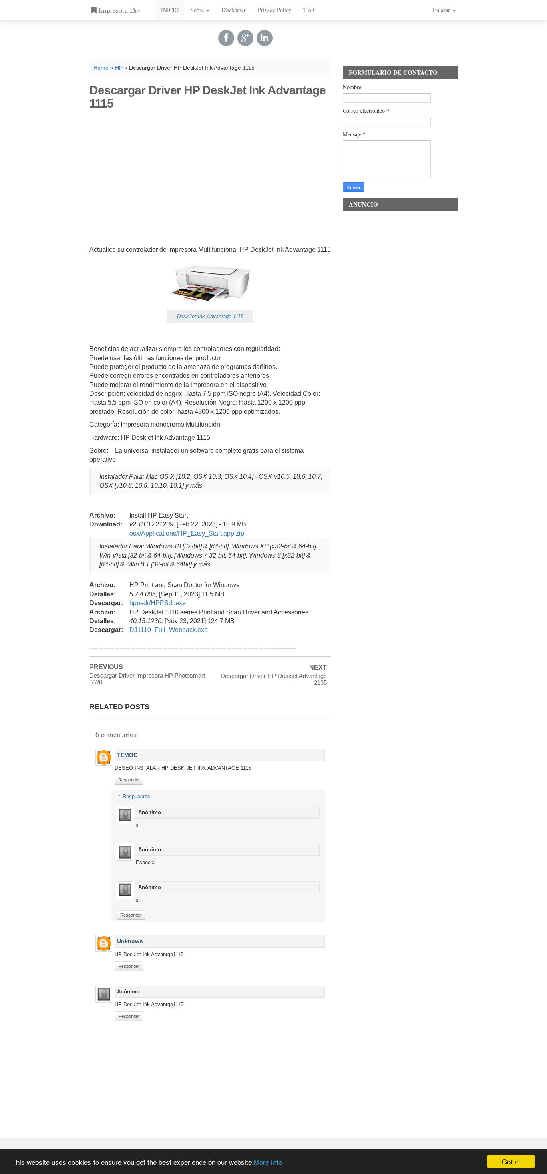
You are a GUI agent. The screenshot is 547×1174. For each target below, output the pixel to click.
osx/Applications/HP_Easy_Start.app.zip (186, 533)
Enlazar (442, 10)
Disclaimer (233, 10)
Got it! (511, 1161)
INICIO (170, 10)
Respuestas (136, 796)
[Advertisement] (210, 180)
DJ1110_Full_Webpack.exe (168, 629)
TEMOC (127, 755)
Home (101, 68)
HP (119, 68)
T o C (309, 10)
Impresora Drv (119, 10)
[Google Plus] (245, 38)
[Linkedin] (265, 38)
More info (268, 1162)
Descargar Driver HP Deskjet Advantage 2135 (274, 679)
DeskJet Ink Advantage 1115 (210, 316)
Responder (129, 779)
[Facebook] (226, 38)
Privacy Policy (274, 10)
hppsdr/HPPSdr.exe (157, 603)
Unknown (130, 941)
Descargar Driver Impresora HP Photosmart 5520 (147, 679)
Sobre (198, 10)
